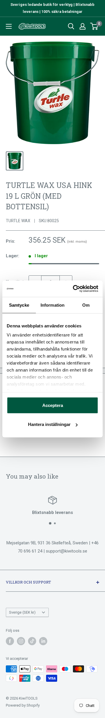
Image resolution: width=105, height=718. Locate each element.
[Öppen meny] (9, 26)
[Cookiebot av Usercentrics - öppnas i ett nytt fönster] (74, 289)
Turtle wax (18, 220)
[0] (94, 26)
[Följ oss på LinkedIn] (43, 641)
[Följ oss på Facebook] (10, 641)
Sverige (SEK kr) (22, 612)
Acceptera (52, 405)
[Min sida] (82, 26)
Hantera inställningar (49, 424)
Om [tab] (86, 304)
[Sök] (71, 26)
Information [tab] (52, 304)
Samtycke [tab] (19, 304)
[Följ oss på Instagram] (21, 641)
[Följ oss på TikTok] (32, 641)
